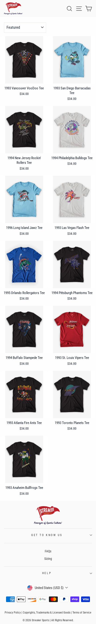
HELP (46, 573)
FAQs (48, 551)
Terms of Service (81, 612)
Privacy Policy (13, 612)
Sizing (48, 559)
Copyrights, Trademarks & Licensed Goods (46, 612)
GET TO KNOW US (46, 535)
